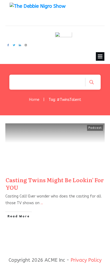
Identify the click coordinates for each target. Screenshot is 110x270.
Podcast (95, 128)
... (42, 203)
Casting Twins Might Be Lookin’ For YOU (55, 183)
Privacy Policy (85, 260)
